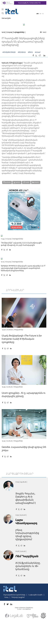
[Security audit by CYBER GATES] (32, 616)
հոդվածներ (15, 290)
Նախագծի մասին (35, 595)
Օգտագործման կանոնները (14, 595)
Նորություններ (18, 32)
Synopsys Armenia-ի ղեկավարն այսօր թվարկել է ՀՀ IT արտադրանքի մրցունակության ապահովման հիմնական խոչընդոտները (23, 268)
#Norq (30, 52)
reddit (27, 182)
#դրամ (37, 52)
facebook (7, 182)
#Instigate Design (9, 52)
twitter (17, 182)
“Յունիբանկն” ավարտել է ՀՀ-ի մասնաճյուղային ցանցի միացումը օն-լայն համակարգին (21, 244)
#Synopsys (22, 52)
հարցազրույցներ (20, 474)
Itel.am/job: (6, 18)
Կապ (6, 597)
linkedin (36, 182)
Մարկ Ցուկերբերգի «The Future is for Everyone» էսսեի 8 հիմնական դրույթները (22, 339)
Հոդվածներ (18, 329)
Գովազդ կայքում (18, 597)
